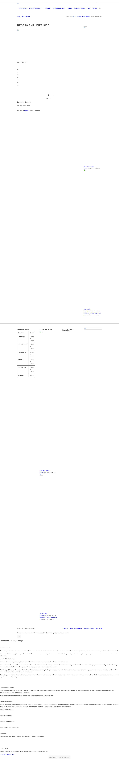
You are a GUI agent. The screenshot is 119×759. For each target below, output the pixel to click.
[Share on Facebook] (19, 64)
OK (19, 636)
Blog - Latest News (23, 16)
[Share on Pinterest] (19, 72)
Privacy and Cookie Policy (7, 754)
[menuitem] (48, 8)
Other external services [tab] (6, 701)
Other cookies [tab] (4, 733)
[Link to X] (94, 1)
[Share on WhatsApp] (19, 69)
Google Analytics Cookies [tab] (7, 687)
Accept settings (53, 757)
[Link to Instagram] (100, 1)
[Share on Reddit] (19, 82)
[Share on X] (19, 67)
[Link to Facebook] (97, 1)
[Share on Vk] (19, 80)
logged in (26, 110)
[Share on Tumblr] (19, 77)
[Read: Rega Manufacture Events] (85, 28)
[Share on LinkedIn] (19, 75)
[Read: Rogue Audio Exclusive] (85, 170)
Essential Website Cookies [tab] (7, 659)
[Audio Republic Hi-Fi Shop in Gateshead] (28, 8)
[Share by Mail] (19, 85)
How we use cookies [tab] (5, 648)
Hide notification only (64, 757)
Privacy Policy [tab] (4, 748)
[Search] (100, 8)
